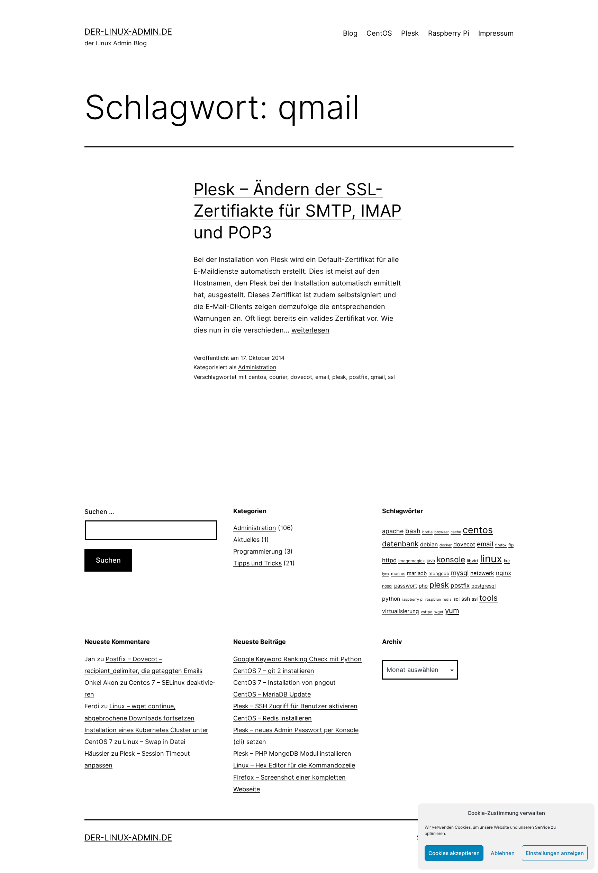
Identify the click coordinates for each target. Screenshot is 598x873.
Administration (257, 367)
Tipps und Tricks (257, 563)
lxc (507, 560)
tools (488, 597)
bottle (427, 532)
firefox (501, 545)
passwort (405, 585)
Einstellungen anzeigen (555, 853)
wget (438, 612)
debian (429, 544)
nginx (503, 572)
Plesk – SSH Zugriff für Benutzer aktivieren (295, 706)
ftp (511, 544)
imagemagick (411, 560)
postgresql (483, 586)
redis (447, 599)
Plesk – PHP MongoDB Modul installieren (292, 753)
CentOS (379, 33)
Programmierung (257, 551)
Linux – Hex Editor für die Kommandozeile (294, 765)
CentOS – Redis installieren (272, 718)
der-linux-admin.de (128, 32)
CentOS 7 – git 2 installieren (273, 670)
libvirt (472, 560)
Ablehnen (503, 853)
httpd (389, 560)
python (391, 598)
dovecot (301, 376)
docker (446, 545)
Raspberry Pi (448, 33)
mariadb (417, 573)
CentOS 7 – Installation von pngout (284, 682)
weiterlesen (310, 330)
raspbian (433, 599)
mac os (398, 573)
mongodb (438, 573)
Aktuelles (246, 539)
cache (456, 532)
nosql (387, 586)
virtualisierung (400, 611)
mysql (460, 572)
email (322, 376)
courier (278, 376)
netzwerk (482, 573)
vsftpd (427, 612)
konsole (451, 559)
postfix (358, 376)
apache (393, 531)
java (431, 560)
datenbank (400, 543)
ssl (391, 376)
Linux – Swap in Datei (154, 741)
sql (456, 599)
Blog (350, 33)
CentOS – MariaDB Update (272, 694)
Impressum (496, 33)
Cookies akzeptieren (454, 853)
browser (441, 532)
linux (491, 559)
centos (257, 376)
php (423, 586)
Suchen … (99, 511)
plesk (339, 376)
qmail (378, 376)
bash (412, 531)
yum (452, 610)
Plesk (410, 33)
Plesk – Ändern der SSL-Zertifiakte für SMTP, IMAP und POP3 (297, 211)
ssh (465, 598)
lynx (385, 574)
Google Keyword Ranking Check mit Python (297, 659)
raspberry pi (413, 599)
